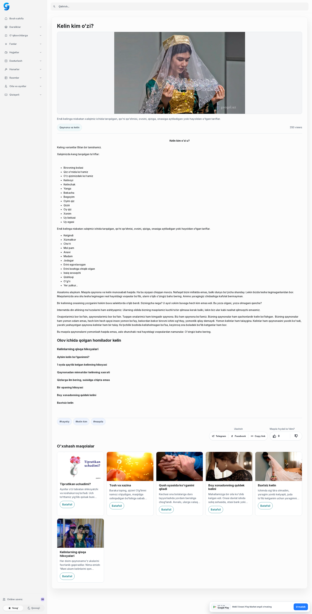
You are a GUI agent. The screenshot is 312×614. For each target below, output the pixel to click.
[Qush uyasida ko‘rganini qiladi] (179, 466)
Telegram (221, 436)
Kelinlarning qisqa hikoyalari (73, 554)
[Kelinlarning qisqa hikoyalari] (80, 533)
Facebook (240, 436)
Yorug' (15, 608)
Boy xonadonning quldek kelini (226, 487)
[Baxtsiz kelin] (278, 466)
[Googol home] (6, 6)
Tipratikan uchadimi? (75, 484)
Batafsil (67, 504)
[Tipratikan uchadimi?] (80, 466)
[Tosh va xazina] (130, 466)
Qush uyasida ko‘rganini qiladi (176, 487)
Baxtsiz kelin (267, 485)
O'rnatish (301, 606)
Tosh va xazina (120, 485)
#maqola (98, 421)
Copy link (260, 436)
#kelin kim (81, 421)
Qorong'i (35, 608)
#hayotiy (64, 421)
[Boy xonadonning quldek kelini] (229, 466)
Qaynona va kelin (69, 127)
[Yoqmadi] (296, 436)
